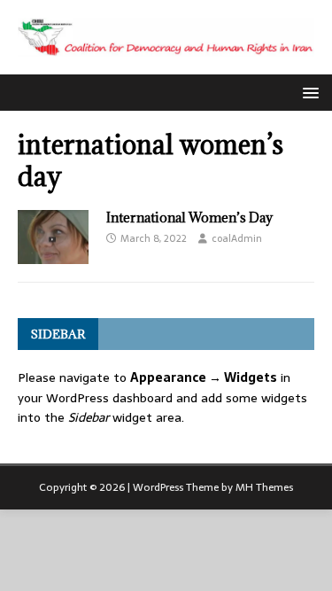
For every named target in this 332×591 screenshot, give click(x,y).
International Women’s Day (189, 217)
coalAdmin (237, 238)
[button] (308, 92)
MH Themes (264, 487)
